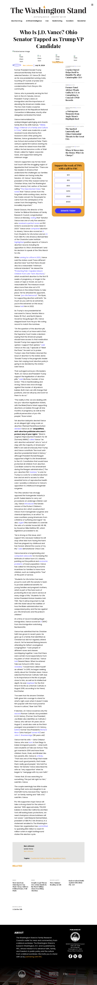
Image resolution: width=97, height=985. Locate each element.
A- (44, 231)
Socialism (70, 21)
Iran (47, 21)
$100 (68, 186)
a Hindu (40, 756)
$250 (68, 191)
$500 (68, 196)
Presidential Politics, (38, 858)
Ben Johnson (28, 65)
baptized (30, 683)
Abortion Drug (16, 21)
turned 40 (36, 732)
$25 (68, 175)
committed (43, 826)
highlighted (19, 242)
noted (16, 191)
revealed (18, 667)
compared (35, 228)
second (17, 713)
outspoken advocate (23, 556)
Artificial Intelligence (34, 21)
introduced (29, 503)
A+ (47, 234)
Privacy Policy (71, 951)
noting (33, 218)
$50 (68, 180)
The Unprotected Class (30, 189)
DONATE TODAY (68, 211)
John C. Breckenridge (23, 735)
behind (17, 730)
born (31, 742)
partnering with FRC (33, 957)
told (22, 306)
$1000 (68, 202)
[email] (57, 58)
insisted (33, 472)
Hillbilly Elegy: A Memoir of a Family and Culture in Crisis (31, 128)
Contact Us (79, 951)
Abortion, (49, 858)
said (43, 345)
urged (20, 522)
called (31, 439)
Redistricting (57, 21)
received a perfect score (28, 223)
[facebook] (21, 58)
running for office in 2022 (30, 257)
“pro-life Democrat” (29, 295)
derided (17, 428)
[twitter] (39, 58)
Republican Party (59, 858)
